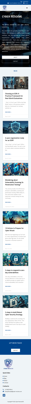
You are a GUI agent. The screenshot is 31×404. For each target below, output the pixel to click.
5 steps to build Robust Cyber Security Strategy (13, 313)
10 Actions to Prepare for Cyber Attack (14, 229)
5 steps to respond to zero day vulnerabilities (14, 271)
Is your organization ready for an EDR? (14, 139)
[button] (27, 7)
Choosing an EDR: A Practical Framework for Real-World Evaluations (14, 96)
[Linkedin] (4, 395)
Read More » (8, 112)
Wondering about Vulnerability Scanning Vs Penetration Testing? (14, 182)
